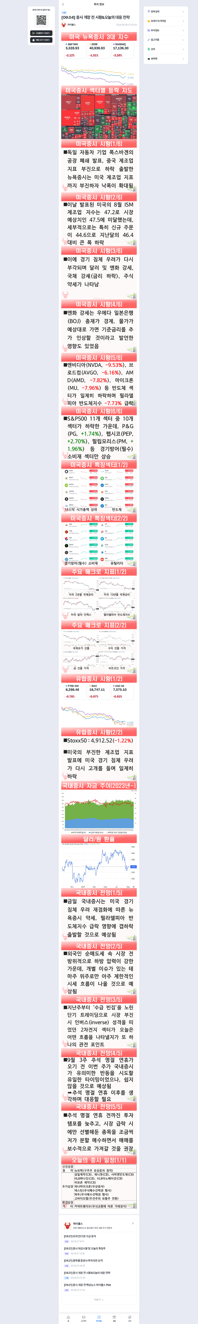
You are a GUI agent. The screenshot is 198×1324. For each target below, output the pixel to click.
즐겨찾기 (133, 1223)
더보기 (97, 1299)
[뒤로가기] (63, 4)
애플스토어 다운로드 (43, 40)
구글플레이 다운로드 (43, 33)
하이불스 (71, 24)
